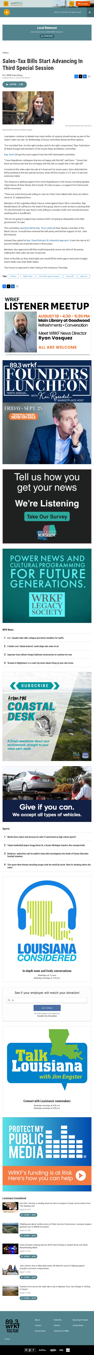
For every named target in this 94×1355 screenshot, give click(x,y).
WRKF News (28, 276)
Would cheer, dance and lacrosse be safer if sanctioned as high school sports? (41, 837)
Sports (6, 828)
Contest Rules (78, 1325)
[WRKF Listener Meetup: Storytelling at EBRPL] (47, 325)
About (37, 1320)
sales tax (83, 276)
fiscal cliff (70, 276)
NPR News (8, 629)
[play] (7, 12)
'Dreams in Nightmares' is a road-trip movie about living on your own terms (40, 663)
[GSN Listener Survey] (47, 506)
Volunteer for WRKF (61, 1331)
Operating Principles (80, 1320)
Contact (38, 1325)
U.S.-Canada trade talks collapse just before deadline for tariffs (35, 638)
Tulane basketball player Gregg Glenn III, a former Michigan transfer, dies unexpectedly (46, 845)
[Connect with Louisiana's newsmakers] (47, 1061)
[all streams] (90, 12)
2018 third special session (49, 276)
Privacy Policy (40, 1331)
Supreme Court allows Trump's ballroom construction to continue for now (39, 654)
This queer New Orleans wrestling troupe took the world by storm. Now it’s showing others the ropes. (49, 866)
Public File (57, 1320)
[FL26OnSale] (47, 412)
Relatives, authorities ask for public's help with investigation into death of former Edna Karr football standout (47, 855)
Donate (84, 3)
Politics (5, 53)
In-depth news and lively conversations (47, 971)
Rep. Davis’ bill (11, 154)
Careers (57, 1325)
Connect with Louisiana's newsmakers (47, 1101)
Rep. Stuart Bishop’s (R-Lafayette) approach (48, 240)
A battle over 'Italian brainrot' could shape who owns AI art (33, 646)
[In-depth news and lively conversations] (47, 920)
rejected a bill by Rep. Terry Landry (36, 228)
